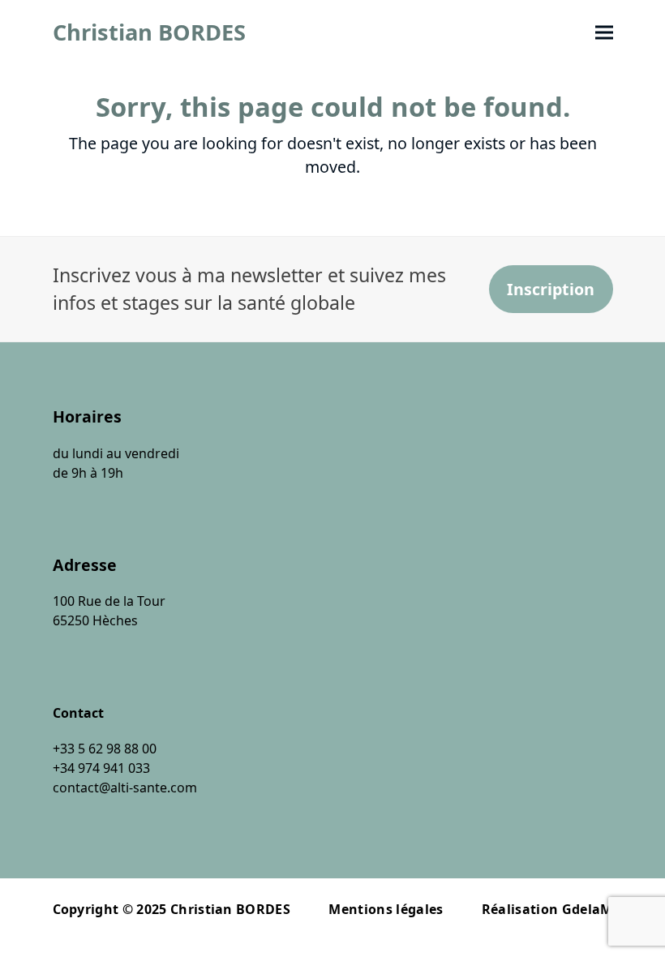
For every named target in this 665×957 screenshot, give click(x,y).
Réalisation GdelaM (547, 909)
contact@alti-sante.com (125, 787)
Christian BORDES (149, 32)
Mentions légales (385, 909)
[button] (604, 33)
